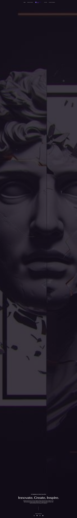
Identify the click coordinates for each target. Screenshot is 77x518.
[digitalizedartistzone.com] (38, 2)
